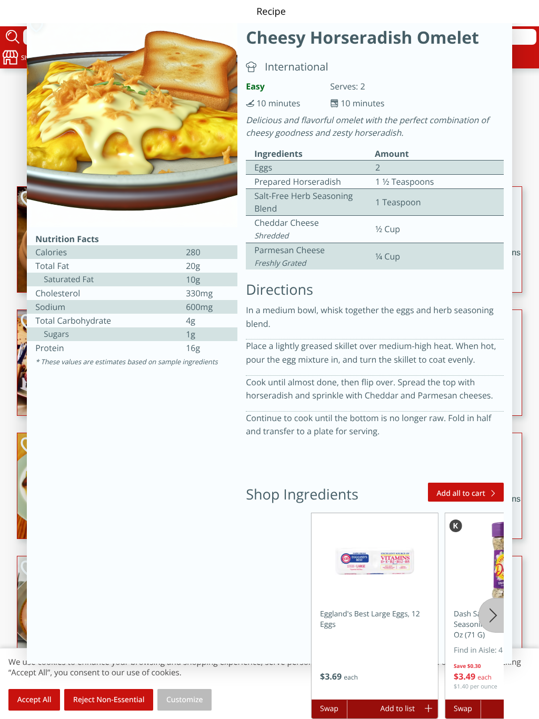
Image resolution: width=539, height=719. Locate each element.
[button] (375, 606)
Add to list (398, 709)
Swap (329, 709)
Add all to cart (461, 493)
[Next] (491, 615)
